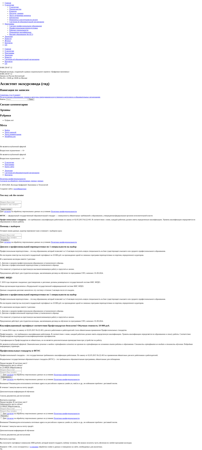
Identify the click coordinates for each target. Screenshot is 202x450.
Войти (7, 130)
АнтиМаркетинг (20, 189)
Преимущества (15, 9)
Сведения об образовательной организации (26, 22)
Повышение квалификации (20, 32)
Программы (9, 24)
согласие (7, 211)
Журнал (8, 41)
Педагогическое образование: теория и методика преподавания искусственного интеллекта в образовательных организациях (50, 97)
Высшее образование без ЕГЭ (21, 34)
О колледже (9, 5)
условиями (34, 447)
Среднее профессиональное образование (25, 26)
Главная (8, 3)
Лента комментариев (13, 134)
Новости (8, 39)
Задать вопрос (6, 209)
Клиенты (13, 11)
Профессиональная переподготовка (23, 28)
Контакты (9, 43)
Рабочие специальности (18, 30)
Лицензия (9, 36)
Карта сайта (9, 167)
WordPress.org (10, 137)
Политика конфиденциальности (13, 179)
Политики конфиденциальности (64, 211)
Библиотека (14, 18)
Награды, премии (16, 13)
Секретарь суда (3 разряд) (10, 95)
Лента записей (10, 132)
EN (6, 45)
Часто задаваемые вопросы (20, 15)
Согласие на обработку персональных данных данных (21, 181)
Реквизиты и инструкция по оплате (23, 20)
